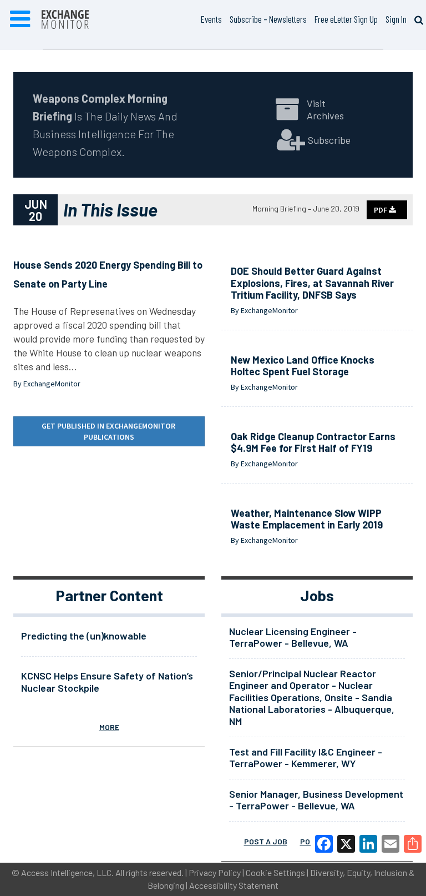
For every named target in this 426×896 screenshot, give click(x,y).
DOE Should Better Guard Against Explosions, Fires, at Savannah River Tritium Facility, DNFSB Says (312, 283)
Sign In (396, 18)
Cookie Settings (275, 872)
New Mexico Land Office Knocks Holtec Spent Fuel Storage (302, 366)
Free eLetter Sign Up (346, 18)
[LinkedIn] (368, 844)
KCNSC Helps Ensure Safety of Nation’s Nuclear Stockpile (107, 682)
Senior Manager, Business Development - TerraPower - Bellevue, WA (316, 800)
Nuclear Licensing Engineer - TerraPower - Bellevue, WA (293, 637)
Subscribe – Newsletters (268, 18)
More (109, 727)
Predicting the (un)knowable (83, 636)
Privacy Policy (215, 872)
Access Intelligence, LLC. (67, 872)
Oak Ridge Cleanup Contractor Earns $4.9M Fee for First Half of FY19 (313, 442)
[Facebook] (324, 844)
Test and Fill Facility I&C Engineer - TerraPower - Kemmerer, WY (305, 758)
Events (211, 18)
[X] (346, 844)
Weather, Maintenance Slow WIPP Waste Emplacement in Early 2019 (307, 519)
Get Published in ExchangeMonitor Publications (109, 431)
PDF (381, 210)
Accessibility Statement (233, 885)
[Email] (390, 844)
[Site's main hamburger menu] (20, 19)
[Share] (413, 844)
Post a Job (265, 841)
